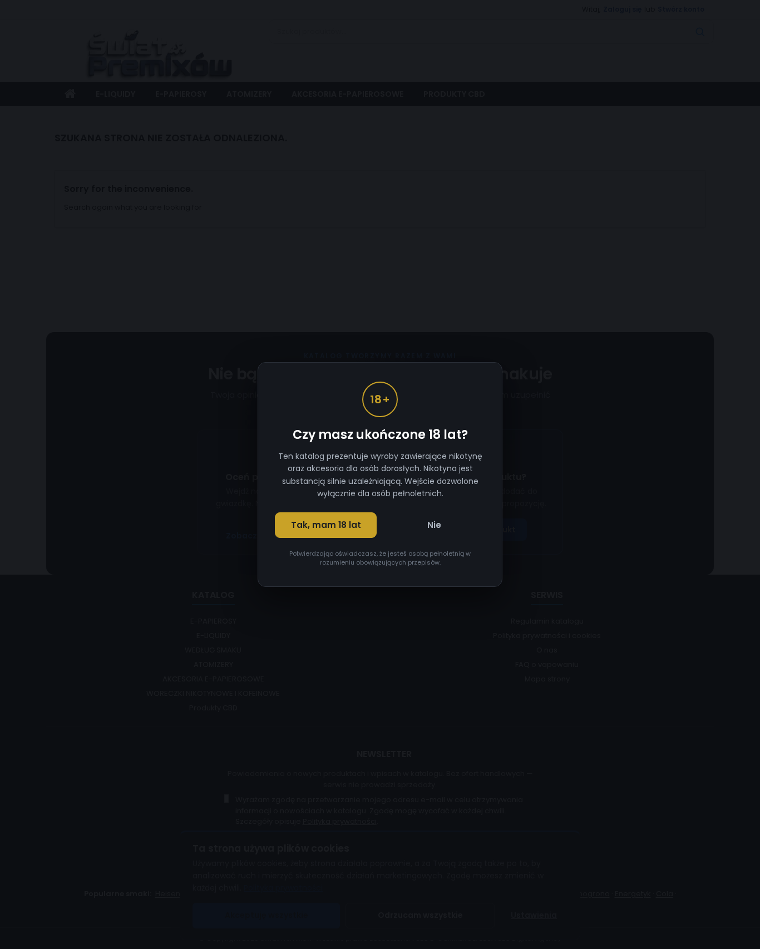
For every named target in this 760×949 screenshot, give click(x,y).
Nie (434, 525)
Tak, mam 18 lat (326, 525)
